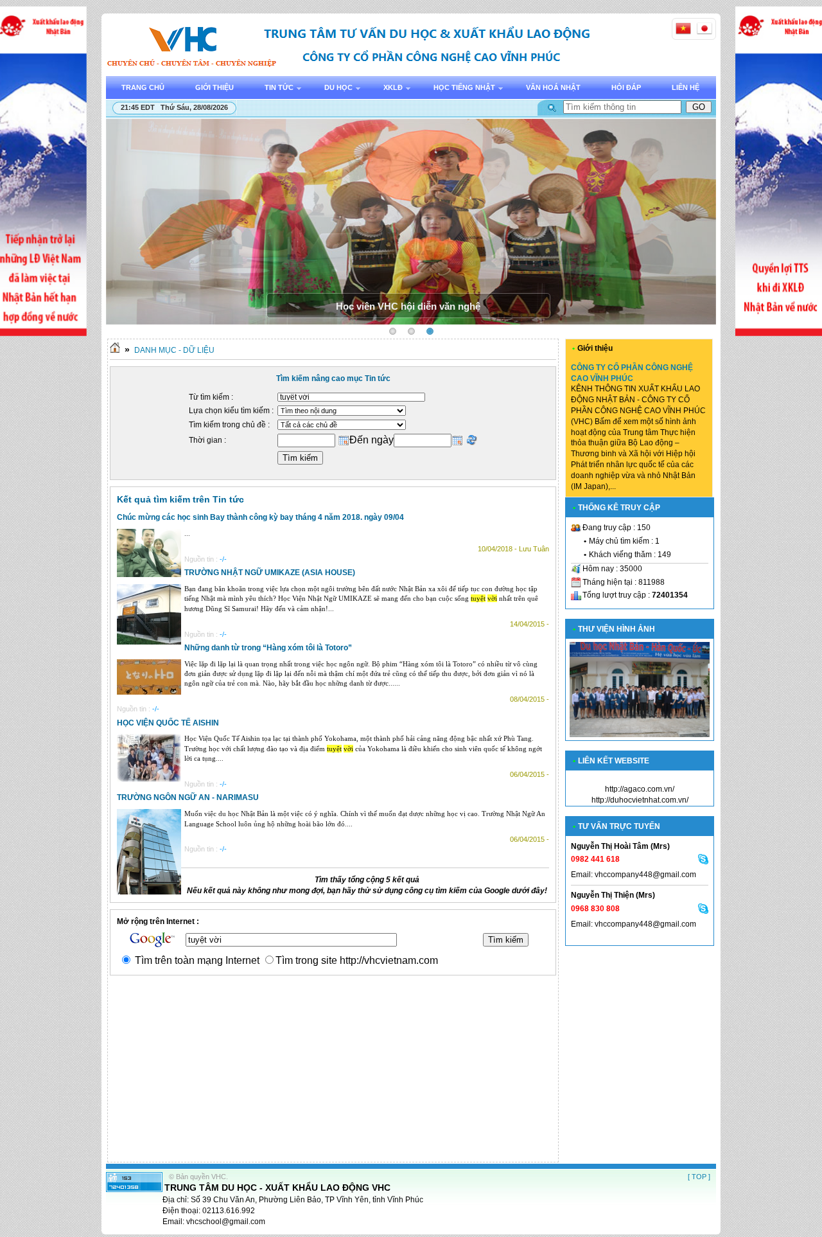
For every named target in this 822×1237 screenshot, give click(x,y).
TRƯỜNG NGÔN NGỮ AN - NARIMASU (188, 797)
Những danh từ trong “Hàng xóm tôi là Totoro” (268, 647)
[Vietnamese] (683, 28)
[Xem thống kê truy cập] (134, 1189)
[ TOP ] (699, 1176)
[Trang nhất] (115, 350)
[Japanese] (704, 28)
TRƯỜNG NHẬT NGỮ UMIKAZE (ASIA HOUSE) (269, 572)
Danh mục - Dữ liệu (174, 350)
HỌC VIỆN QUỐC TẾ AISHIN (168, 722)
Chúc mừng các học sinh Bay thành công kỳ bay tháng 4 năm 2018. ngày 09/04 (260, 517)
